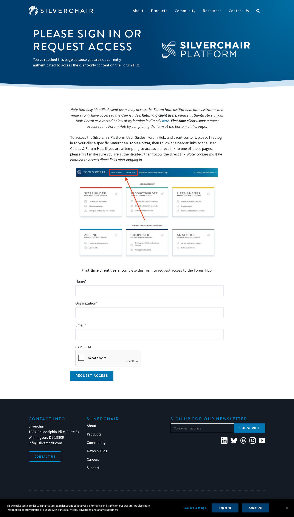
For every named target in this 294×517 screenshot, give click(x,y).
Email (80, 325)
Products (94, 434)
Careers (93, 459)
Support (93, 467)
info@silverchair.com (45, 442)
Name (81, 281)
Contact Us (45, 456)
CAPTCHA (83, 347)
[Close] (287, 507)
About (91, 425)
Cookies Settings (194, 508)
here (165, 120)
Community (96, 442)
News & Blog (97, 451)
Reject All (225, 508)
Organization (86, 303)
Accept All (255, 508)
